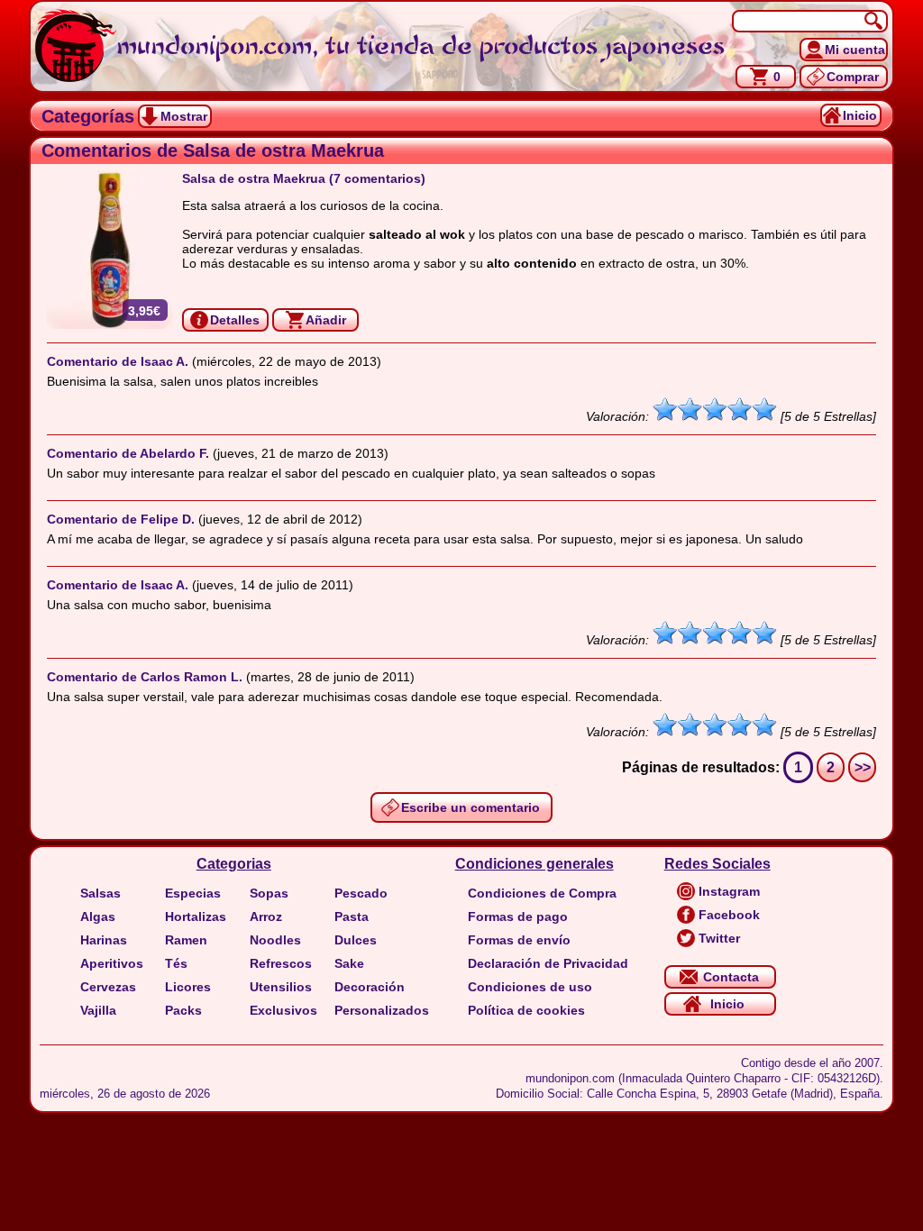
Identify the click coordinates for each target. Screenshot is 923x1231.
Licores (188, 987)
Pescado (361, 893)
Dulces (355, 940)
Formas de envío (519, 940)
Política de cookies (526, 1010)
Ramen (186, 940)
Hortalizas (195, 916)
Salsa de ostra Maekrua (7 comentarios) (303, 178)
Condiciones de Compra (542, 893)
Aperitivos (111, 963)
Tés (176, 963)
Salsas (100, 893)
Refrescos (281, 963)
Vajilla (98, 1010)
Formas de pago (518, 916)
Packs (183, 1010)
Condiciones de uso (530, 987)
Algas (97, 916)
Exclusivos (283, 1010)
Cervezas (108, 987)
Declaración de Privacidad (548, 963)
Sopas (269, 893)
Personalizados (381, 1010)
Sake (349, 963)
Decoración (369, 987)
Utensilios (281, 987)
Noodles (275, 940)
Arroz (266, 916)
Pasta (351, 916)
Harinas (103, 940)
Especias (193, 893)
